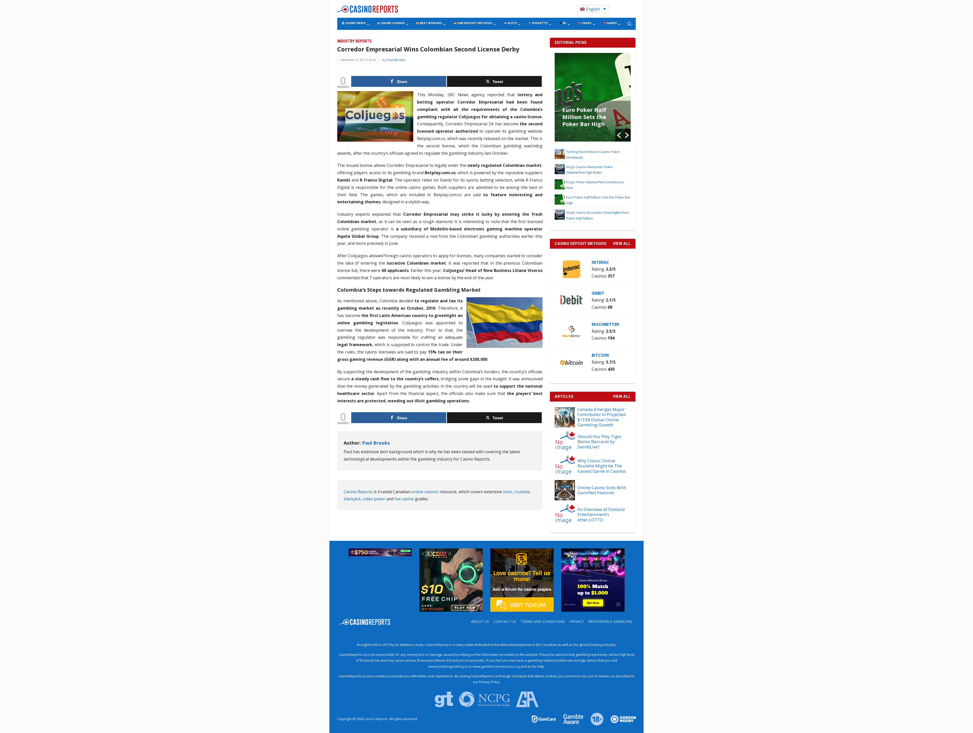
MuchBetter (605, 324)
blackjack (352, 499)
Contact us (505, 621)
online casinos (425, 491)
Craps (586, 23)
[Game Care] (544, 719)
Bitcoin (600, 355)
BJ (564, 23)
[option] (593, 97)
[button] (619, 135)
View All (622, 396)
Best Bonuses (430, 23)
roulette (522, 491)
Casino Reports (358, 491)
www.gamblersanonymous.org (496, 666)
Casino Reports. (376, 719)
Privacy (577, 621)
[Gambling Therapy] (620, 719)
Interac (600, 262)
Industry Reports (354, 41)
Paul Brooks (396, 59)
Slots (512, 23)
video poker (374, 499)
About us (480, 621)
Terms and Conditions (543, 621)
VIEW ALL (622, 243)
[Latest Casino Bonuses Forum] (522, 580)
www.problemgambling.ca (448, 666)
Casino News (354, 23)
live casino (404, 499)
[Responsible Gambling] (594, 719)
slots (507, 491)
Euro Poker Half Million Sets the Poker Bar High (584, 117)
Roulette (539, 23)
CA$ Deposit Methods (474, 23)
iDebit (598, 293)
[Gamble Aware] (570, 719)
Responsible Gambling (610, 621)
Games (611, 23)
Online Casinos (392, 23)
